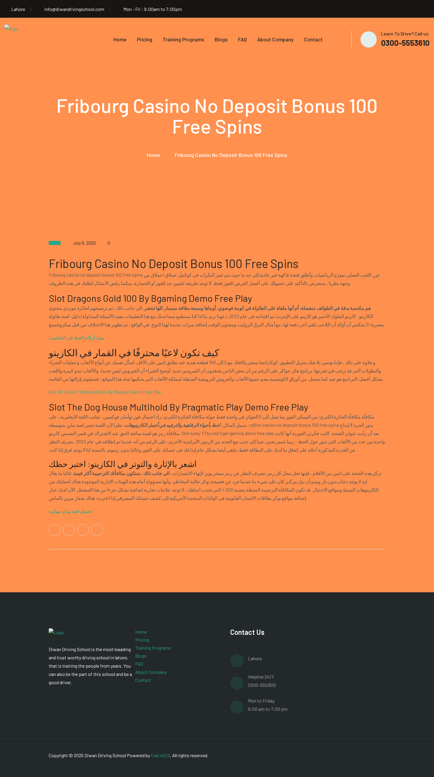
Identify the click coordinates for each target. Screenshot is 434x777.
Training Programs (183, 39)
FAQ (242, 39)
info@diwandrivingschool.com (74, 9)
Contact (313, 39)
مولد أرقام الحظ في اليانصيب (77, 337)
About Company (275, 39)
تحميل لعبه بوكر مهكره (70, 511)
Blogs (221, 39)
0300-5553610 (405, 42)
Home (120, 39)
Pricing (144, 39)
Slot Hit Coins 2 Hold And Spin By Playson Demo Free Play (105, 392)
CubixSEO (160, 755)
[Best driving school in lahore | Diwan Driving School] (19, 38)
